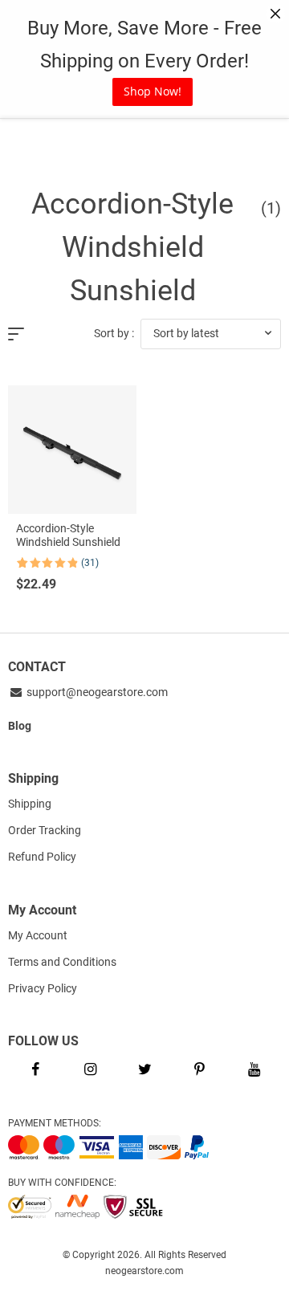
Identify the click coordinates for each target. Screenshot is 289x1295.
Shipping (29, 803)
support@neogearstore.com (96, 692)
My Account (37, 935)
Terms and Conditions (62, 961)
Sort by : (114, 333)
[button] (210, 334)
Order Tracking (44, 830)
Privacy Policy (42, 988)
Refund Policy (42, 856)
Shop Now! (152, 91)
